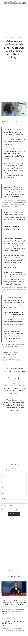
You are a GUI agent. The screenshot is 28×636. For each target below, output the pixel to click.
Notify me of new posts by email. (12, 509)
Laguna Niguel (21, 371)
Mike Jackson (10, 61)
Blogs (8, 37)
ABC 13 (10, 342)
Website (3, 498)
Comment (5, 476)
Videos (19, 37)
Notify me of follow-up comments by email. (14, 506)
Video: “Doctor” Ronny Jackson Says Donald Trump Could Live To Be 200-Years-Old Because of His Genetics (13, 602)
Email (4, 494)
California (14, 371)
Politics (13, 37)
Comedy (8, 598)
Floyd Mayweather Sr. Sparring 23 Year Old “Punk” (12, 622)
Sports (9, 618)
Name (4, 488)
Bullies (9, 371)
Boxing (3, 618)
